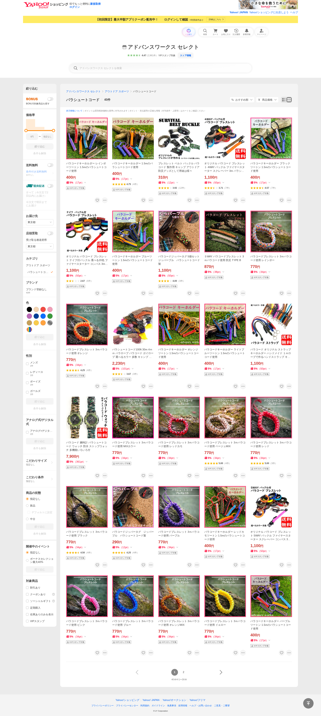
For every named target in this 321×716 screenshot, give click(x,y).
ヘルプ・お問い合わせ (200, 705)
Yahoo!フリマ (197, 700)
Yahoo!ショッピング (127, 700)
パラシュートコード (83, 100)
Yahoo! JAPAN (239, 12)
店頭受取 (32, 233)
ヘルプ (294, 12)
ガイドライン (158, 705)
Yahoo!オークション (174, 700)
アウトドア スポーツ (117, 91)
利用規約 (144, 705)
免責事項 (171, 705)
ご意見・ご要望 (222, 705)
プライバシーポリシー (102, 705)
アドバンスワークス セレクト (83, 91)
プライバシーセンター (127, 705)
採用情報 (182, 705)
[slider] (26, 130)
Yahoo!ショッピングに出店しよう (269, 12)
